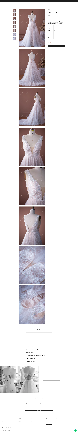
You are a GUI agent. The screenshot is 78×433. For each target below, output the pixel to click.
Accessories (35, 5)
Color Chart (32, 421)
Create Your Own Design (65, 5)
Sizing (32, 418)
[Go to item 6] (14, 30)
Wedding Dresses (11, 5)
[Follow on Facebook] (2, 427)
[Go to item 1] (14, 10)
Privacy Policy (19, 421)
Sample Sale (56, 5)
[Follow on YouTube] (10, 427)
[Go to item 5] (14, 26)
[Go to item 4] (14, 22)
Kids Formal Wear (28, 5)
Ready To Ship (49, 5)
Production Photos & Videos (51, 380)
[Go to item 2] (14, 14)
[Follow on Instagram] (6, 427)
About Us (3, 418)
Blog (2, 421)
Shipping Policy (20, 418)
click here (58, 38)
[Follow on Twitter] (4, 427)
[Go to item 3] (14, 18)
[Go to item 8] (14, 38)
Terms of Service (20, 422)
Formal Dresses (20, 5)
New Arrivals (42, 5)
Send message (39, 410)
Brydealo (50, 9)
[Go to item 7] (14, 34)
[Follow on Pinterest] (8, 427)
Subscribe (49, 424)
